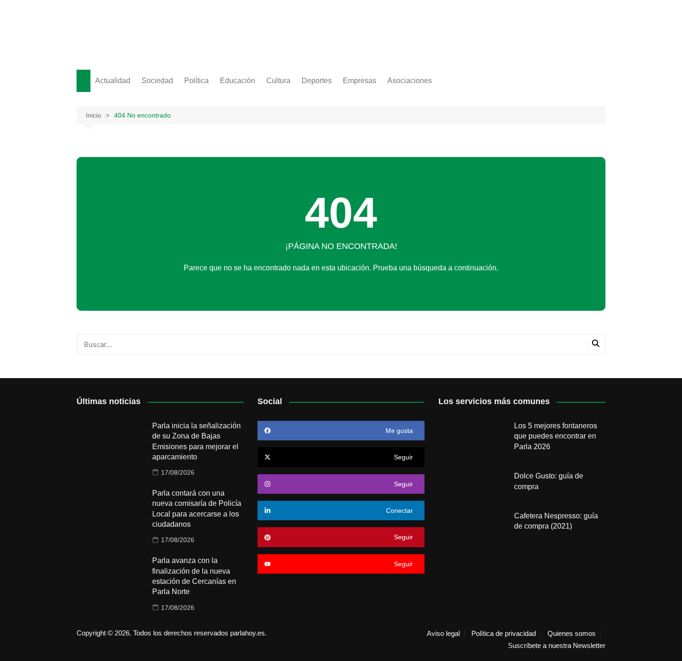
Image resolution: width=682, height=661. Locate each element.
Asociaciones (409, 81)
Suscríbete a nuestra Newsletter (556, 645)
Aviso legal (443, 633)
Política (196, 81)
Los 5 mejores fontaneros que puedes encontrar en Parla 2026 (555, 436)
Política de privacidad (503, 633)
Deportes (317, 81)
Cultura (278, 81)
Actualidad (112, 81)
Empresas (359, 81)
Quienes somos (571, 633)
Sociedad (157, 81)
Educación (237, 81)
